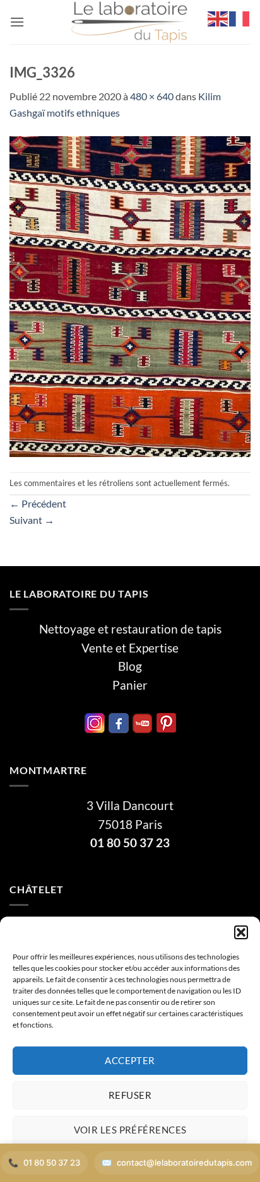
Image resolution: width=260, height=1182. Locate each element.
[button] (241, 932)
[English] (218, 17)
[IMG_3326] (130, 295)
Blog (130, 666)
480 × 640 (152, 96)
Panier (130, 685)
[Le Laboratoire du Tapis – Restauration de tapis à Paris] (130, 22)
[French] (240, 17)
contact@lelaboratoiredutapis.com (184, 1162)
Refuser (130, 1095)
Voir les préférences (130, 1129)
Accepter (130, 1060)
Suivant (31, 520)
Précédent (37, 503)
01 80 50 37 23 (130, 843)
